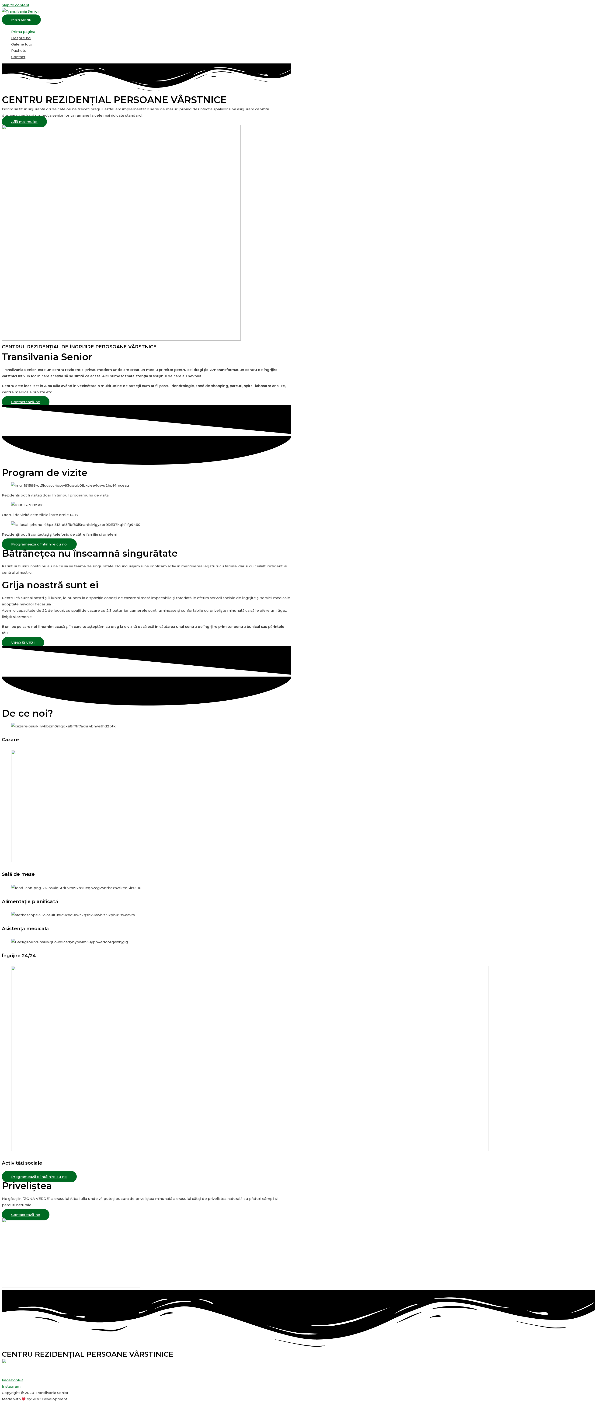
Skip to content (15, 5)
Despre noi (21, 38)
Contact (18, 57)
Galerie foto (21, 44)
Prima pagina (23, 31)
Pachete (18, 50)
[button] (24, 121)
